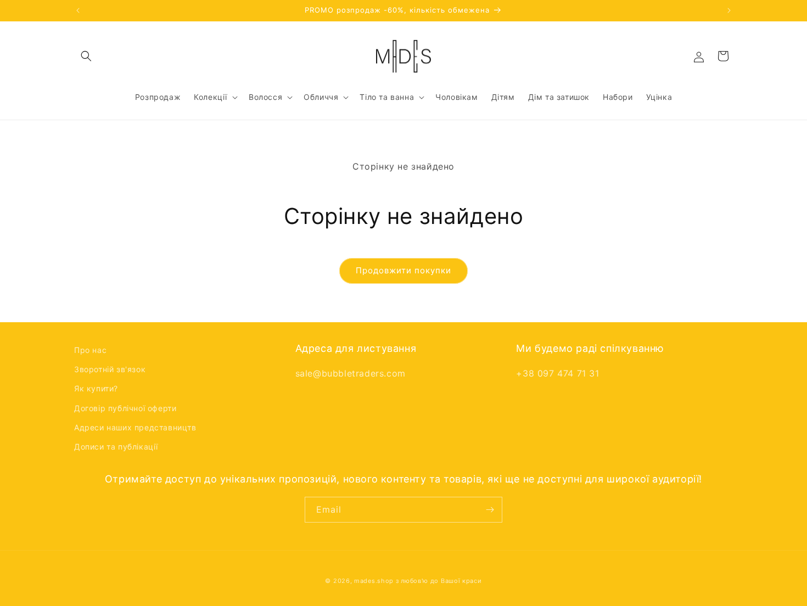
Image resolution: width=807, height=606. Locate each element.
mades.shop (374, 581)
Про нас (90, 350)
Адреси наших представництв (135, 427)
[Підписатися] (490, 510)
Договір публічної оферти (125, 408)
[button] (86, 56)
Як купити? (96, 388)
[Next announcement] (729, 10)
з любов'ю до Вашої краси (439, 581)
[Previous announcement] (78, 10)
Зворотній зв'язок (109, 369)
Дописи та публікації (116, 446)
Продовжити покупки (403, 270)
